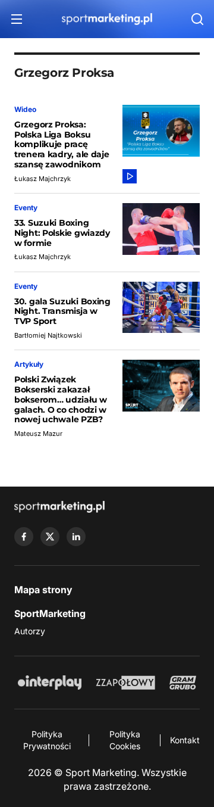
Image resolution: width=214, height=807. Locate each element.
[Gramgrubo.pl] (182, 682)
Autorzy (29, 631)
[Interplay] (49, 682)
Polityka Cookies (124, 740)
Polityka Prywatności (47, 740)
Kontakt (185, 740)
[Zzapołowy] (126, 682)
